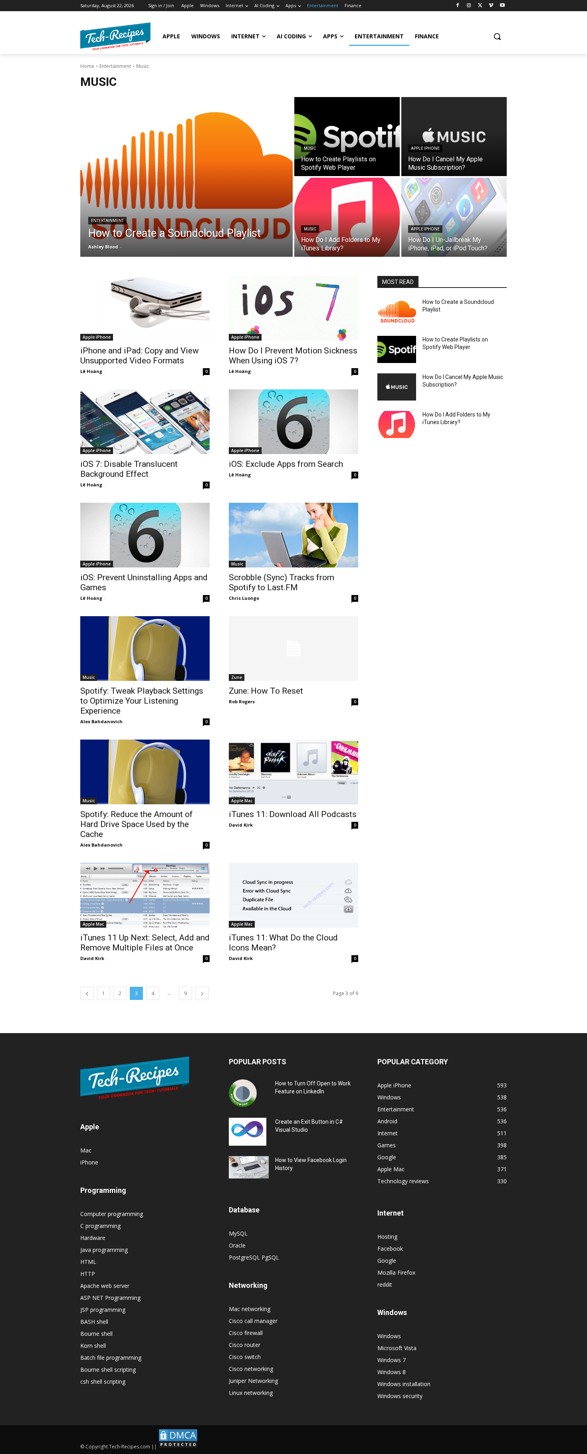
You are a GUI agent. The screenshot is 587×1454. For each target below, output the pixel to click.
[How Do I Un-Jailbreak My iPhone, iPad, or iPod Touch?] (454, 217)
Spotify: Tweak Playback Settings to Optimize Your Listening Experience (141, 701)
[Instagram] (469, 5)
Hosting (387, 1236)
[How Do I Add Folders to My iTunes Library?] (347, 217)
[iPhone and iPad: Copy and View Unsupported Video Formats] (145, 308)
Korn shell (93, 1345)
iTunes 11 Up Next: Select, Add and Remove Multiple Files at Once (145, 942)
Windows (389, 1336)
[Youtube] (502, 5)
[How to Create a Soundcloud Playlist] (186, 177)
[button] (497, 36)
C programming (100, 1226)
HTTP (87, 1273)
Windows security (399, 1396)
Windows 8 (391, 1372)
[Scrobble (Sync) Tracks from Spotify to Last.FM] (293, 535)
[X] (480, 5)
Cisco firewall (246, 1333)
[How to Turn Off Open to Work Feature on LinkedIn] (243, 1093)
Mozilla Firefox (396, 1272)
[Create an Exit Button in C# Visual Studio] (247, 1132)
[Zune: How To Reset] (293, 648)
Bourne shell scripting (108, 1369)
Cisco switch (245, 1357)
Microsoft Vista (396, 1348)
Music (310, 148)
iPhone (89, 1162)
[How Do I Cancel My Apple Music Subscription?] (454, 136)
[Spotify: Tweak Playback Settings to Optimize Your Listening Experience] (145, 648)
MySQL (238, 1233)
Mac (85, 1150)
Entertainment (115, 66)
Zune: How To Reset (266, 691)
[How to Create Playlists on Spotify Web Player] (347, 136)
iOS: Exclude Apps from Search (286, 464)
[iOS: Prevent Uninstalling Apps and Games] (145, 535)
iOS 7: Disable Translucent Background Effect (129, 469)
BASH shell (94, 1321)
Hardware (92, 1238)
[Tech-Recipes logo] (115, 36)
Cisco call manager (253, 1321)
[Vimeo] (491, 5)
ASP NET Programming (110, 1297)
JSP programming (102, 1309)
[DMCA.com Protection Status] (178, 1446)
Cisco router (244, 1345)
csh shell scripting (102, 1381)
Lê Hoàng (91, 371)
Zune (236, 677)
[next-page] (202, 993)
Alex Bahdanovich (101, 721)
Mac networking (249, 1309)
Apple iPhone (425, 148)
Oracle (237, 1245)
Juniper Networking (253, 1381)
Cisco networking (251, 1369)
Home (87, 66)
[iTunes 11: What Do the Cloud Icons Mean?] (293, 895)
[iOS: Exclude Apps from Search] (293, 421)
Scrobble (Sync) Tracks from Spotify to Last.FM (281, 582)
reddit (384, 1284)
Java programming (104, 1250)
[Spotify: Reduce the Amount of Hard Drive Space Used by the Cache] (145, 772)
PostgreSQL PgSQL (254, 1257)
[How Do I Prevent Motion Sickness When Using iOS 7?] (293, 308)
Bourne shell (96, 1333)
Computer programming (111, 1214)
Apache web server (104, 1285)
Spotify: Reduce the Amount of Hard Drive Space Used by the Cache (136, 824)
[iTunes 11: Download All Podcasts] (293, 772)
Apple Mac (241, 800)
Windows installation (403, 1384)
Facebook (390, 1248)
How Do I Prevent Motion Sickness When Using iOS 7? (293, 355)
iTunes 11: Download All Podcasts (293, 814)
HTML (88, 1262)
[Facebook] (457, 5)
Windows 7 (391, 1360)
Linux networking (251, 1392)
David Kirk (241, 825)
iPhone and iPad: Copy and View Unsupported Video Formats (139, 355)
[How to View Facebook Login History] (249, 1167)
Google (386, 1260)
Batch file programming (110, 1357)
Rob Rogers (242, 701)
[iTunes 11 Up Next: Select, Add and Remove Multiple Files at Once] (145, 895)
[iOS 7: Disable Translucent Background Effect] (145, 421)
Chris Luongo (244, 598)
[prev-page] (87, 993)
